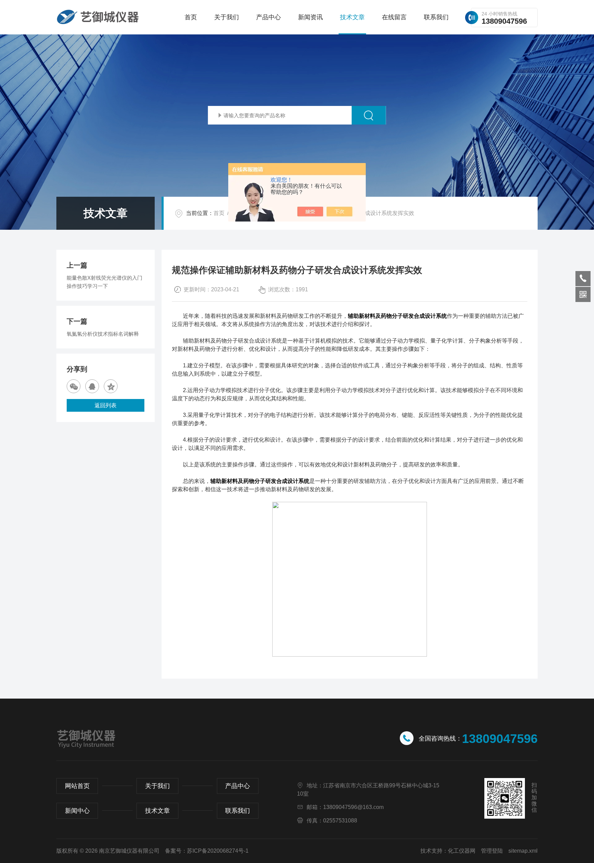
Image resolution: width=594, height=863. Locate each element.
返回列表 (106, 405)
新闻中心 (77, 810)
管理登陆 (492, 851)
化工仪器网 (461, 851)
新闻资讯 (310, 17)
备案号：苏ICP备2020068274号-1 (207, 851)
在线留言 (394, 17)
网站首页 (77, 786)
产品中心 (268, 17)
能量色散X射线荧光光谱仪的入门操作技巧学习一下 (104, 282)
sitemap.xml (523, 851)
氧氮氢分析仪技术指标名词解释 (103, 334)
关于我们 (226, 17)
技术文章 (352, 17)
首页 (191, 17)
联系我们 (436, 17)
